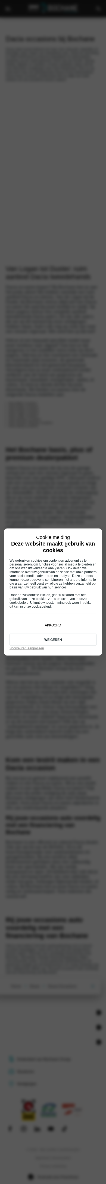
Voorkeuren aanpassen (27, 648)
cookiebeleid (19, 603)
